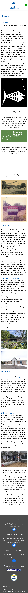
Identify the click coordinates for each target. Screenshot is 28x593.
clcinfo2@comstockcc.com (14, 542)
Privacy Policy (6, 586)
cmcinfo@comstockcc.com (14, 558)
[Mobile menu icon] (26, 5)
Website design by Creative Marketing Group (14, 591)
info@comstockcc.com (14, 526)
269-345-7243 (6, 540)
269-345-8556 (7, 524)
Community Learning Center (17, 378)
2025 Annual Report (8, 588)
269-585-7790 (14, 556)
